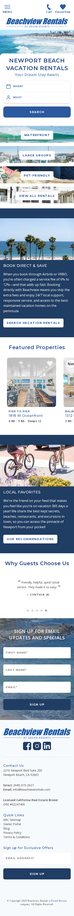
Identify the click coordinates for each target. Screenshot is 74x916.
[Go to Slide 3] (34, 402)
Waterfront (37, 135)
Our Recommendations (30, 539)
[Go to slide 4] (41, 611)
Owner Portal (12, 824)
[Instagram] (37, 746)
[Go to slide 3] (37, 611)
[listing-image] (31, 382)
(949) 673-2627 (24, 785)
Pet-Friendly (37, 175)
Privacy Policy (12, 833)
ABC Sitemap (12, 820)
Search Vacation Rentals (33, 323)
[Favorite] (50, 363)
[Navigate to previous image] (12, 382)
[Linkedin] (47, 746)
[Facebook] (27, 746)
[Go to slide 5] (46, 611)
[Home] (37, 22)
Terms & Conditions (16, 837)
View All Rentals (37, 196)
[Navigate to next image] (50, 382)
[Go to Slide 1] (29, 402)
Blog (6, 828)
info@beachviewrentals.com (31, 789)
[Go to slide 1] (28, 611)
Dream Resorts (59, 900)
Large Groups (37, 155)
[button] (37, 97)
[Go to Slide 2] (31, 402)
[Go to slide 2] (32, 611)
